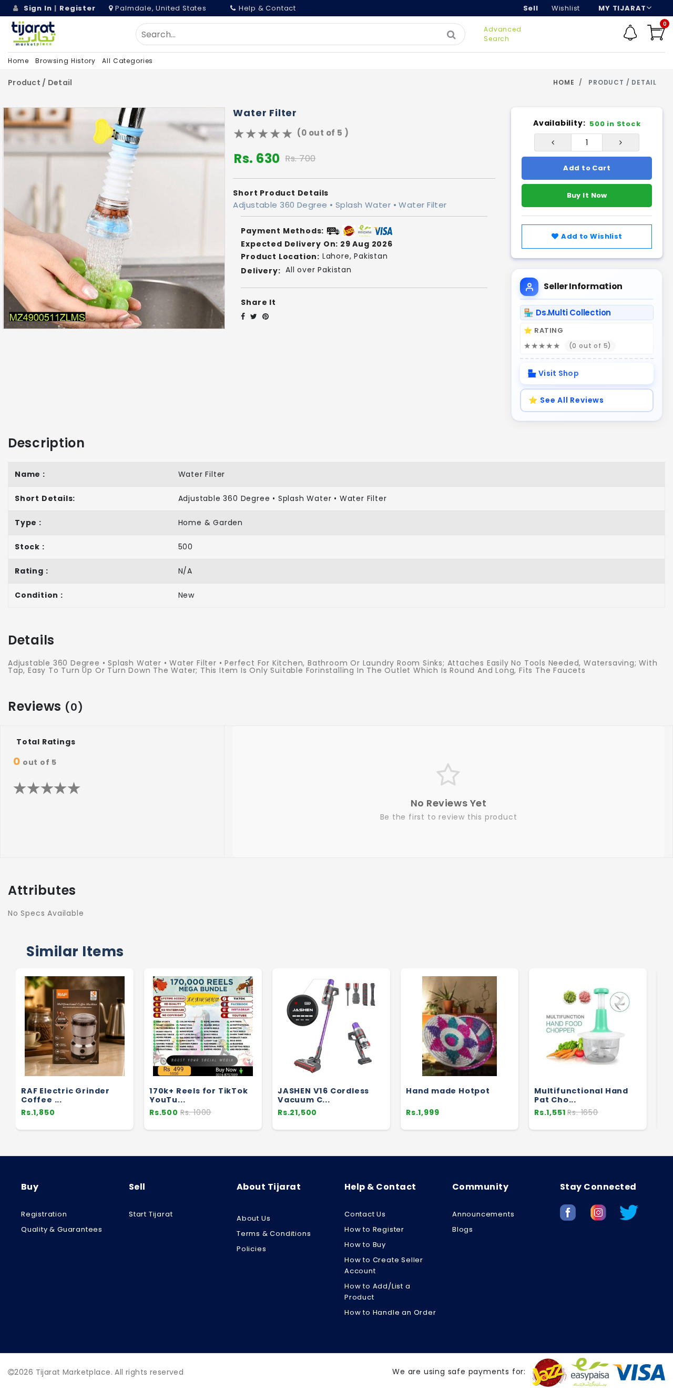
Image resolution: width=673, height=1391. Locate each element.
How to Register (374, 1229)
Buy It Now (587, 195)
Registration (44, 1214)
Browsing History (65, 60)
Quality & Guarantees (62, 1229)
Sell (530, 8)
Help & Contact (267, 8)
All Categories (127, 61)
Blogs (462, 1229)
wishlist (566, 8)
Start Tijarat (150, 1214)
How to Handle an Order (390, 1312)
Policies (251, 1249)
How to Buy (365, 1245)
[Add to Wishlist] (120, 1050)
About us (253, 1218)
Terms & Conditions (274, 1234)
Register (77, 8)
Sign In (38, 8)
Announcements (483, 1214)
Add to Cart (586, 168)
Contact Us (365, 1214)
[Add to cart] (121, 1030)
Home (18, 60)
